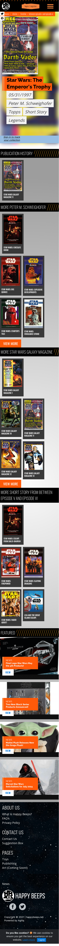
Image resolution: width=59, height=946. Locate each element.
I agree (41, 940)
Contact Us (9, 839)
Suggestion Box (12, 843)
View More (10, 343)
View (8, 672)
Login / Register (30, 6)
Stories (14, 14)
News (6, 884)
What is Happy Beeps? (17, 814)
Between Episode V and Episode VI (41, 14)
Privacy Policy (11, 823)
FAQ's (6, 818)
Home (7, 14)
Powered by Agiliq (14, 920)
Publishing (9, 863)
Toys (5, 859)
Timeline (23, 14)
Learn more (29, 939)
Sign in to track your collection (12, 138)
